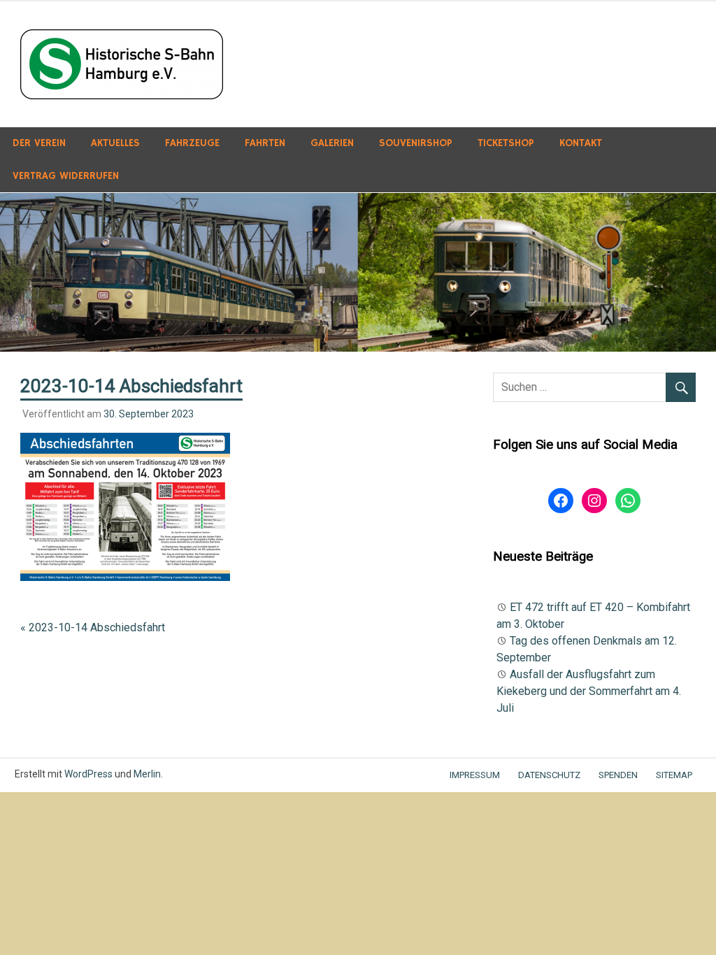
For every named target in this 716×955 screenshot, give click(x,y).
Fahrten (265, 143)
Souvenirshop (415, 143)
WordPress (88, 774)
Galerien (332, 143)
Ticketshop (506, 143)
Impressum (475, 775)
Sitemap (674, 775)
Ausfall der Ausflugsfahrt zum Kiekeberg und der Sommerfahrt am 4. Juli (588, 691)
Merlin (147, 774)
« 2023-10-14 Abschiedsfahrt (92, 627)
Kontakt (580, 143)
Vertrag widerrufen (66, 175)
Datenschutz (549, 775)
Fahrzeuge (192, 143)
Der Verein (39, 143)
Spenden (618, 775)
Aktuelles (115, 143)
